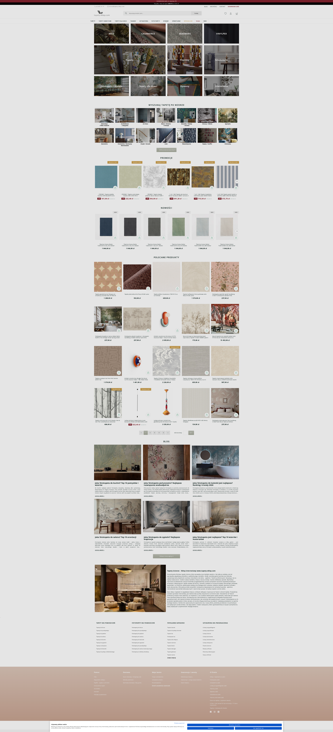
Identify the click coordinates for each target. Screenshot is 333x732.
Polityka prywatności (179, 723)
